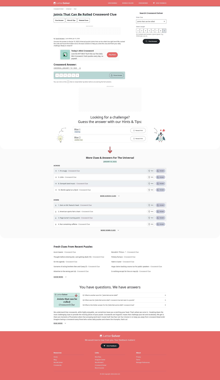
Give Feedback (111, 346)
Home (56, 357)
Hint (152, 171)
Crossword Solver (59, 9)
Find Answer (153, 41)
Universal (68, 9)
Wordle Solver (127, 3)
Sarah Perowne (60, 38)
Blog (55, 360)
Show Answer (117, 75)
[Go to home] (110, 336)
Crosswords (143, 3)
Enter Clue (139, 17)
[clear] (164, 21)
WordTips (98, 357)
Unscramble (112, 3)
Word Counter (99, 368)
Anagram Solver (100, 360)
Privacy (138, 357)
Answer (162, 171)
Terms (138, 360)
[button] (110, 130)
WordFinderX (99, 362)
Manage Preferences (143, 362)
